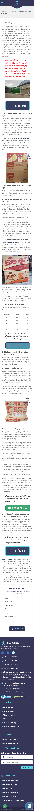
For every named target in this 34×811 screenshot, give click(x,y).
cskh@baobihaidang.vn (11, 668)
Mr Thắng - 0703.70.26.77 (12, 665)
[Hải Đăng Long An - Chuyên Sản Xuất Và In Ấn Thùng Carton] (17, 3)
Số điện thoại (8, 605)
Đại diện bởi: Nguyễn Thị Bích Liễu (14, 683)
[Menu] (2, 3)
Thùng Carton (13, 11)
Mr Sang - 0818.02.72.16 (11, 657)
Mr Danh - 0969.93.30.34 (11, 661)
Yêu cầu (6, 613)
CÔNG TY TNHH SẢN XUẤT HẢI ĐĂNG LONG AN (17, 672)
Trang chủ (4, 11)
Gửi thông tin (18, 629)
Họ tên (6, 598)
